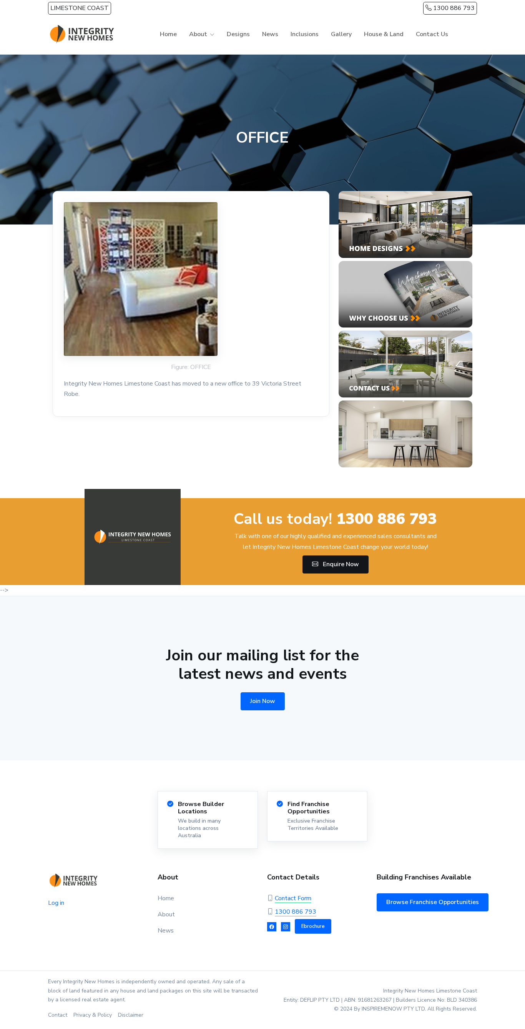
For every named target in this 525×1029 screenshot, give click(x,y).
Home (168, 34)
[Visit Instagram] (285, 926)
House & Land (384, 34)
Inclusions (305, 34)
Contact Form (293, 898)
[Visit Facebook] (271, 926)
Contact (57, 1015)
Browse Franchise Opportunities (432, 902)
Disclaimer (130, 1015)
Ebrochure (313, 926)
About (166, 914)
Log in (56, 903)
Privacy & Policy (92, 1015)
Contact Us (432, 34)
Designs (238, 34)
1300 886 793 (453, 8)
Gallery (341, 34)
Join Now (262, 701)
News (270, 34)
